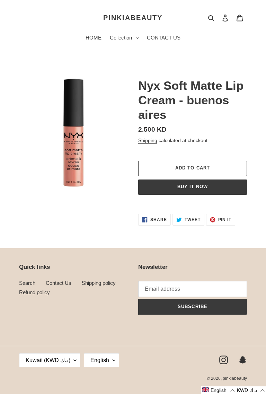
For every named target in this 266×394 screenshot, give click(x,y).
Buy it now (192, 186)
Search (27, 283)
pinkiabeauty (132, 17)
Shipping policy (99, 283)
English (99, 360)
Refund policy (34, 292)
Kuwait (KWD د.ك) (48, 360)
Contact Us (58, 283)
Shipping (147, 140)
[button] (218, 390)
